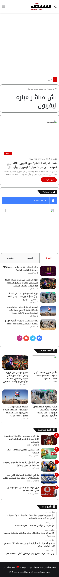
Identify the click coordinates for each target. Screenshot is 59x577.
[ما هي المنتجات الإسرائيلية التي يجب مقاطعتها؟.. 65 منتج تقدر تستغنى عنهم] (49, 479)
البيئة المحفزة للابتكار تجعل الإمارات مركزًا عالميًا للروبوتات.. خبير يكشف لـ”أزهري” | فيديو (23, 296)
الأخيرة (49, 258)
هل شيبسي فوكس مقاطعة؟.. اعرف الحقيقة (23, 451)
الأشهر (30, 258)
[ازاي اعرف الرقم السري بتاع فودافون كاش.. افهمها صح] (49, 491)
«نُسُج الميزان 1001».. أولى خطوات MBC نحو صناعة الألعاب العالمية (20, 268)
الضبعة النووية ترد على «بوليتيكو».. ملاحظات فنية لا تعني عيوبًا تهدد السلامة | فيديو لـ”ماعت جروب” (22, 310)
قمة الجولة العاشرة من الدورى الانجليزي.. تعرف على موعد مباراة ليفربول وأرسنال (31, 165)
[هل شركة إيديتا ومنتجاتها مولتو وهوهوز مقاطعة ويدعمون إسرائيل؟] (49, 466)
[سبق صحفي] (40, 6)
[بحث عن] (55, 8)
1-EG (11, 572)
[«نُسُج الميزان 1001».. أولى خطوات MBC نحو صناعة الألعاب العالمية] (48, 271)
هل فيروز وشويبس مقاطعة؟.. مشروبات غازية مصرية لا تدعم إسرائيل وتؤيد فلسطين (21, 439)
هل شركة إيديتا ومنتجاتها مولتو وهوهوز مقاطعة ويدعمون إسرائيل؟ (21, 463)
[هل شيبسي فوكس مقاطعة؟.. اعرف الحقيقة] (49, 453)
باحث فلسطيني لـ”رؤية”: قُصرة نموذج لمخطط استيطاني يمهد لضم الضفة (21, 322)
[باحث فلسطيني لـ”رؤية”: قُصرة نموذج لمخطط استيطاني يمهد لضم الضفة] (48, 324)
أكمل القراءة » (49, 180)
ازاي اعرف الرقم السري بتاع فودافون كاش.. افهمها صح (23, 489)
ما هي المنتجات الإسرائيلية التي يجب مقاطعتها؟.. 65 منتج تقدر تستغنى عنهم (21, 476)
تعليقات (10, 258)
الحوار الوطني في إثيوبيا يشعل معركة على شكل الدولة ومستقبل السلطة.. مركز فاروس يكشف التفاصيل (21, 283)
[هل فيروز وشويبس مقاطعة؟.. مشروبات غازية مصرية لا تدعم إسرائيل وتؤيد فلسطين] (49, 440)
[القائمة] (3, 8)
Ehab (53, 159)
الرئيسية (51, 89)
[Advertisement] (29, 45)
